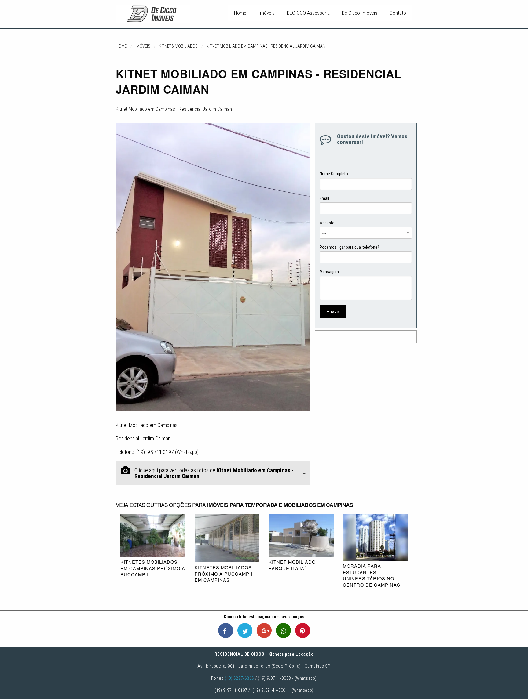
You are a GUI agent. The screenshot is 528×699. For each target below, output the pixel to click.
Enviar (332, 311)
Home (240, 13)
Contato (398, 13)
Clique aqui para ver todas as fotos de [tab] (214, 473)
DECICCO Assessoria (308, 13)
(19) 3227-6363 (239, 678)
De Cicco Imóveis (359, 13)
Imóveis (266, 13)
